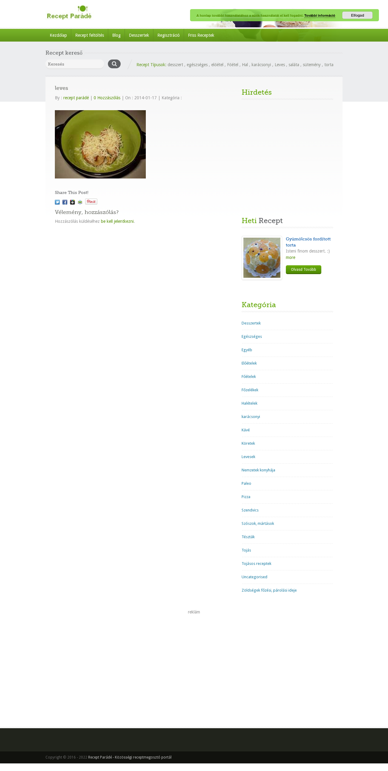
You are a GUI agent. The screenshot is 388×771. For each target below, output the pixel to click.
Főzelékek (250, 390)
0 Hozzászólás (107, 97)
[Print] (80, 202)
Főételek (249, 376)
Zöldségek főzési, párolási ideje (269, 590)
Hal (245, 64)
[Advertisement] (287, 158)
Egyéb (247, 350)
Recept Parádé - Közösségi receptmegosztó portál (130, 757)
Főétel (232, 64)
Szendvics (250, 510)
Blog (116, 35)
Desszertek (139, 35)
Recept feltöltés (89, 35)
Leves (280, 64)
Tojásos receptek (256, 563)
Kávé (246, 430)
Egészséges (252, 336)
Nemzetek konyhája (258, 470)
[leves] (57, 202)
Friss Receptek (201, 35)
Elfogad (357, 15)
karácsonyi (261, 64)
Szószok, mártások (258, 523)
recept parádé (76, 97)
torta (328, 64)
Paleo (246, 483)
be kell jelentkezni (117, 221)
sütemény (312, 64)
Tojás (246, 550)
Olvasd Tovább (303, 269)
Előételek (249, 363)
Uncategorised (254, 577)
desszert (175, 64)
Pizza (246, 496)
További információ (319, 15)
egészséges (197, 64)
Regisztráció (168, 35)
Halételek (249, 403)
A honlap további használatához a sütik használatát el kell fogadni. (250, 15)
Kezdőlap (58, 35)
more (290, 257)
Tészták (248, 537)
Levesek (248, 456)
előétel (217, 64)
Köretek (248, 443)
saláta (294, 64)
